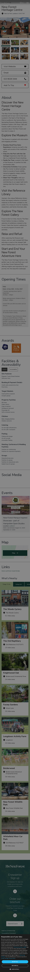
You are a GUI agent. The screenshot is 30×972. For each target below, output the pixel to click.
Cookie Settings (4, 958)
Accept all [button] (15, 961)
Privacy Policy (12, 958)
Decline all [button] (15, 965)
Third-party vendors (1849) (20, 947)
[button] (15, 969)
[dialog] (15, 953)
